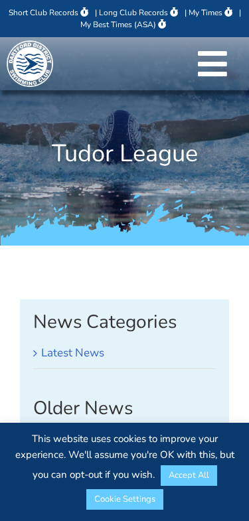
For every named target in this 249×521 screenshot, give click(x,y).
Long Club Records (133, 12)
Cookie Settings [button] (124, 499)
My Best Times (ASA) (118, 24)
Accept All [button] (189, 475)
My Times (205, 12)
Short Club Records (43, 12)
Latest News (72, 352)
